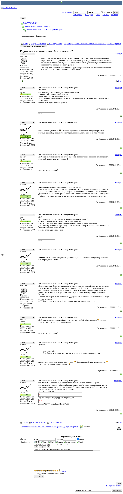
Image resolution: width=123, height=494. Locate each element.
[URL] (37, 442)
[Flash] (51, 442)
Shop (98, 15)
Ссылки (106, 15)
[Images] (59, 442)
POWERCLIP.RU (30, 23)
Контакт (114, 15)
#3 (121, 155)
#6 (121, 249)
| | (87, 12)
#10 (120, 381)
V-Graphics (77, 15)
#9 (121, 343)
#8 (121, 317)
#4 (121, 182)
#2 (121, 122)
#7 (121, 284)
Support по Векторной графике (36, 26)
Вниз (25, 44)
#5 (121, 215)
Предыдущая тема (38, 44)
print (118, 54)
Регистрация (67, 12)
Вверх (25, 422)
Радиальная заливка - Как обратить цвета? (45, 29)
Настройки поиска (113, 486)
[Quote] (80, 442)
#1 (121, 88)
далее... (65, 471)
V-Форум (89, 15)
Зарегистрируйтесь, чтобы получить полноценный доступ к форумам (92, 44)
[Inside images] (70, 442)
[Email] (44, 442)
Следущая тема (55, 44)
